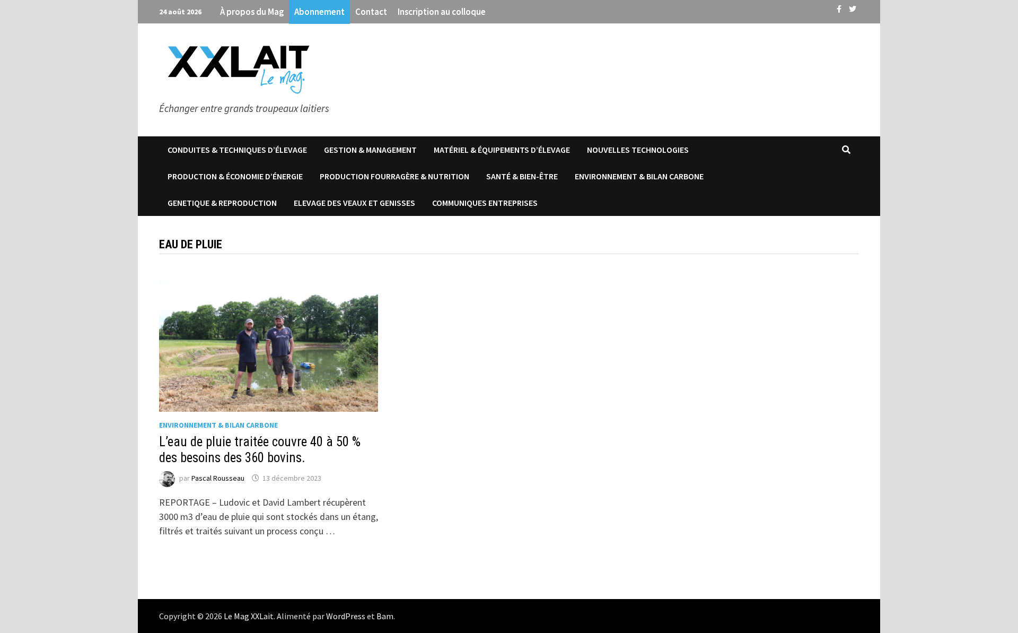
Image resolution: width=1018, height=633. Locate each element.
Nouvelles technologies (638, 149)
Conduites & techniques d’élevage (237, 149)
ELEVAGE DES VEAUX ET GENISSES (354, 202)
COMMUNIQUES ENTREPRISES (485, 202)
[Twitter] (852, 8)
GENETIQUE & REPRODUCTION (222, 202)
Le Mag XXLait (249, 616)
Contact (371, 12)
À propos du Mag (252, 12)
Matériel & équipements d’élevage (502, 149)
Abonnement (319, 12)
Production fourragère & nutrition (394, 176)
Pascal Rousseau (217, 478)
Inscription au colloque (442, 12)
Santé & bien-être (522, 176)
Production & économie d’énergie (235, 176)
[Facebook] (840, 8)
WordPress (345, 616)
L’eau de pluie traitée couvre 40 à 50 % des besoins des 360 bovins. (260, 449)
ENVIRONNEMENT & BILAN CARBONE (639, 176)
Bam (384, 616)
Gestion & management (370, 149)
